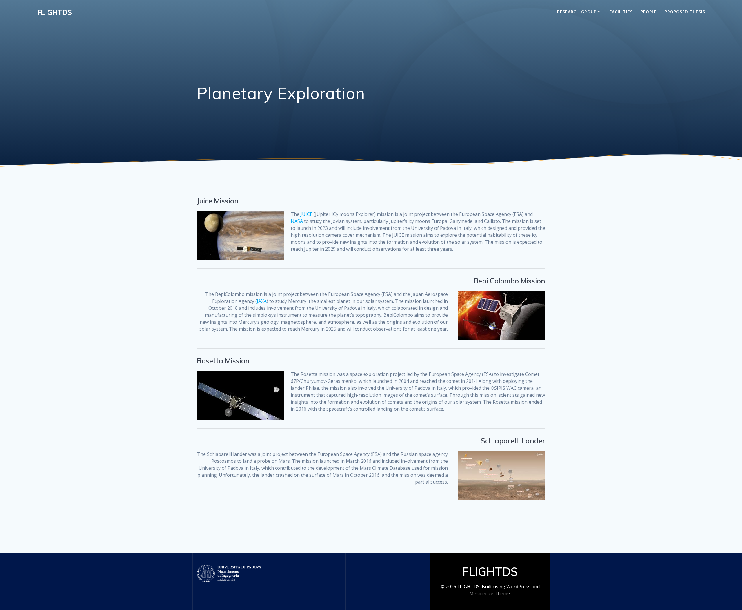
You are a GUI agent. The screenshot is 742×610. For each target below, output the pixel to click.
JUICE (306, 214)
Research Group (576, 11)
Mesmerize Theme (489, 593)
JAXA (262, 301)
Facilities (621, 11)
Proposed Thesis (685, 11)
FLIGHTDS (54, 12)
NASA (297, 221)
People (649, 11)
